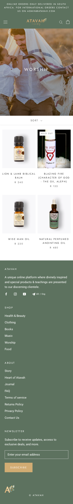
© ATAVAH (36, 495)
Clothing (10, 322)
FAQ (7, 391)
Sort (35, 120)
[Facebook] (6, 293)
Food (8, 349)
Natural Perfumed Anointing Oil (54, 241)
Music (9, 336)
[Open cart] (67, 22)
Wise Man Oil (19, 239)
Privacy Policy (14, 411)
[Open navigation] (5, 22)
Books (9, 329)
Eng (43, 294)
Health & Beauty (15, 316)
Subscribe (18, 467)
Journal (9, 384)
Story (8, 371)
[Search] (61, 22)
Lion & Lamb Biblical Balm (18, 175)
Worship (10, 342)
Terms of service (15, 397)
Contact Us (12, 418)
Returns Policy (14, 404)
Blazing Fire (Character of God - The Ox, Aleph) (54, 177)
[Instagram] (15, 293)
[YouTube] (24, 293)
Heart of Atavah (15, 377)
